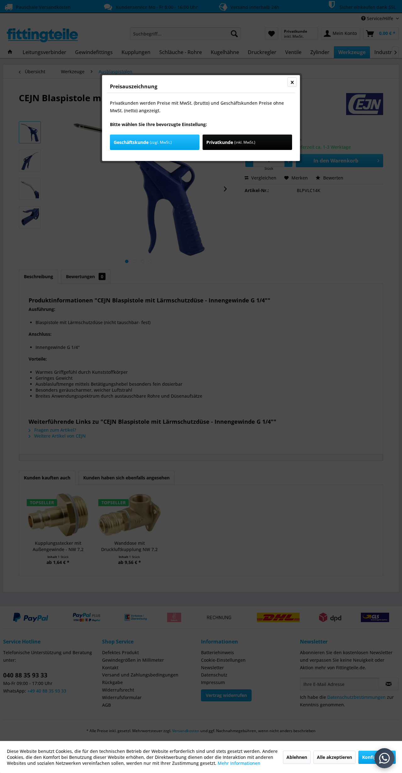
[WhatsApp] (384, 758)
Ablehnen (296, 757)
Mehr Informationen (239, 763)
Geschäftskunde (143, 142)
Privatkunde (230, 142)
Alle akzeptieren (334, 757)
